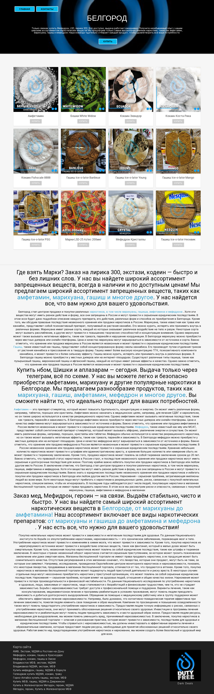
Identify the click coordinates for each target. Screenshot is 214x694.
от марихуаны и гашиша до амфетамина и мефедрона (124, 520)
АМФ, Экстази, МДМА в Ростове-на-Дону (38, 651)
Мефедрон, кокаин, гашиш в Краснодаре (38, 655)
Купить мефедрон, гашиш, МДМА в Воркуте (39, 670)
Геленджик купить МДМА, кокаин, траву (37, 673)
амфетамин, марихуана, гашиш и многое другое (85, 297)
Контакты (47, 9)
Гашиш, (18, 346)
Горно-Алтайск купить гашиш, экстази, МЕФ (39, 677)
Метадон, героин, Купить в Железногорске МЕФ (42, 689)
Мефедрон (141, 426)
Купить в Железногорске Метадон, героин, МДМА (43, 685)
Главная (24, 9)
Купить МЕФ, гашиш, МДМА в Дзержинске (39, 681)
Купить (107, 41)
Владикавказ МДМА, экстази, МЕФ (34, 666)
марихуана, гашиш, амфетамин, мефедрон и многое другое (102, 394)
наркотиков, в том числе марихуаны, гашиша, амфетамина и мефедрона (136, 311)
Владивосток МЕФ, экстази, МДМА (34, 662)
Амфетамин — (23, 409)
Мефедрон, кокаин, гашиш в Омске (34, 658)
